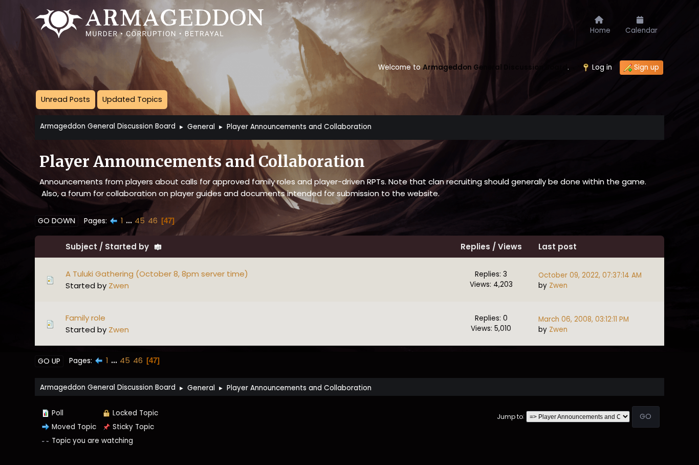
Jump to (510, 416)
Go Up (49, 361)
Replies (475, 246)
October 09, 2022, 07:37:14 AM (590, 275)
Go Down (56, 221)
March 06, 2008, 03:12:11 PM (583, 319)
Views (510, 246)
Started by (127, 246)
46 (153, 220)
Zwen (118, 285)
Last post (557, 246)
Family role (85, 317)
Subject (81, 246)
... (130, 220)
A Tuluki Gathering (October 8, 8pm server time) (156, 273)
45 (140, 220)
